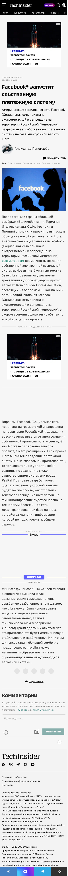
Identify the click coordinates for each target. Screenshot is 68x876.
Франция (56, 163)
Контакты (7, 785)
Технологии (7, 77)
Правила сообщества (14, 777)
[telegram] (18, 764)
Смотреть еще (34, 577)
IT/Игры (18, 77)
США (10, 163)
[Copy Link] (59, 871)
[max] (32, 764)
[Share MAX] (25, 871)
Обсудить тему (56, 158)
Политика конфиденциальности (21, 781)
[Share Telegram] (42, 871)
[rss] (3, 764)
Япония (17, 163)
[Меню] (4, 5)
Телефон (46, 163)
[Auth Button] (64, 5)
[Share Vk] (8, 871)
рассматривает (13, 261)
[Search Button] (58, 5)
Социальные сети (31, 163)
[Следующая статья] (34, 742)
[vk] (11, 764)
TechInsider (20, 5)
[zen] (25, 764)
